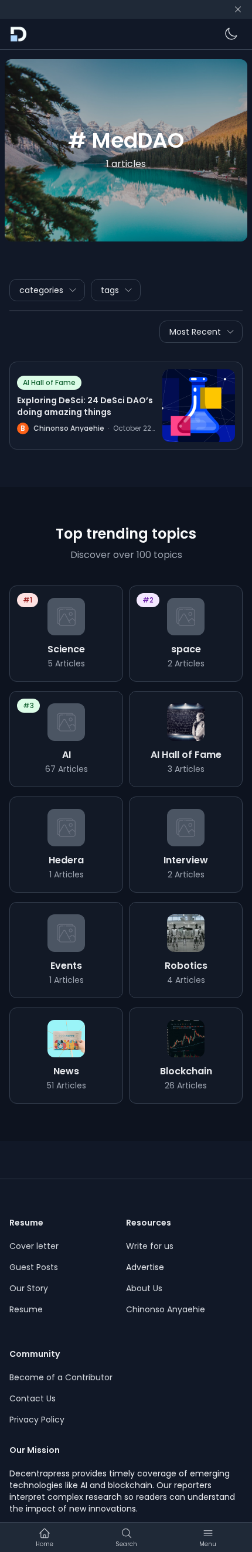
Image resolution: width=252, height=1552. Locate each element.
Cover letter (34, 1246)
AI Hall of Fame (49, 382)
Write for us (149, 1246)
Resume (26, 1309)
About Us (144, 1288)
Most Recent (195, 332)
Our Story (28, 1288)
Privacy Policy (36, 1419)
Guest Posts (33, 1267)
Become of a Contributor (61, 1377)
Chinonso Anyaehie (165, 1309)
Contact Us (32, 1398)
